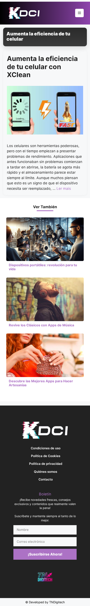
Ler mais (64, 188)
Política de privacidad (45, 464)
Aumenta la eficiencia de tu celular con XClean (42, 66)
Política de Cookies (45, 456)
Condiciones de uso (45, 448)
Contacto (46, 479)
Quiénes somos (45, 472)
